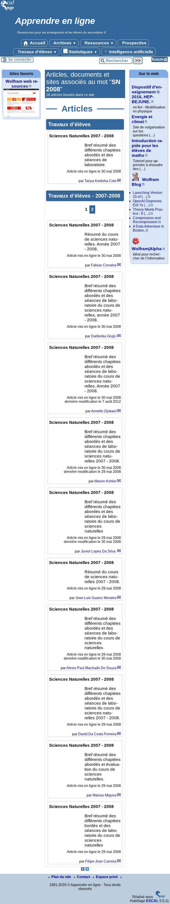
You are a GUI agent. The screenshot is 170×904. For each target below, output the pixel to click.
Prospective (134, 43)
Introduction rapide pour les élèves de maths (147, 148)
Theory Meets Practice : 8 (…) (148, 211)
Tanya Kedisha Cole (100, 181)
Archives (64, 43)
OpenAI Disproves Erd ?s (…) (147, 203)
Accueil (37, 43)
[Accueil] (7, 10)
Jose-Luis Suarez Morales (95, 598)
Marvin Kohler (105, 481)
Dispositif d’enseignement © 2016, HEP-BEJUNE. (147, 94)
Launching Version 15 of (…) (147, 194)
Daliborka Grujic (103, 336)
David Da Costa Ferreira (97, 734)
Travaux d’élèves (37, 51)
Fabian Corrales (103, 265)
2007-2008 (107, 196)
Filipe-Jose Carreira (100, 861)
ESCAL (152, 901)
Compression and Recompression (147, 220)
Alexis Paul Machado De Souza (91, 668)
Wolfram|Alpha (147, 248)
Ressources (98, 43)
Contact (84, 877)
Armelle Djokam (103, 411)
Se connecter (19, 59)
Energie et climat (142, 119)
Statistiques (82, 51)
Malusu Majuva (104, 795)
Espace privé (107, 877)
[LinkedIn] (87, 869)
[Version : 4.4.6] (160, 897)
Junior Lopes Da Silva (98, 551)
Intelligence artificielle (130, 51)
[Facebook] (83, 869)
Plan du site (61, 877)
